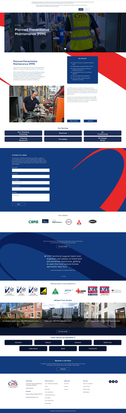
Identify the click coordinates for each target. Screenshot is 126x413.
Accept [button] (81, 9)
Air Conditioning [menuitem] (49, 392)
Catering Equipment (35, 73)
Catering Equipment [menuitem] (50, 395)
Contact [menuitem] (66, 389)
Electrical (15, 73)
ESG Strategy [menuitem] (86, 389)
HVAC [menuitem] (46, 386)
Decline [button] (86, 9)
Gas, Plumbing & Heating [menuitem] (51, 383)
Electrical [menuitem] (47, 389)
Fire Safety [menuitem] (47, 397)
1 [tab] (61, 276)
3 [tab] (65, 276)
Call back (63, 369)
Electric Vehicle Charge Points (27, 75)
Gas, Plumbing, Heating (38, 72)
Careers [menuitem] (66, 386)
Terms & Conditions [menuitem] (88, 383)
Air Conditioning (23, 73)
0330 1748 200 (29, 388)
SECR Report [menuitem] (86, 392)
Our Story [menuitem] (66, 383)
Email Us (90, 121)
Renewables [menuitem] (48, 403)
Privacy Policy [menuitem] (86, 386)
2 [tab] (63, 276)
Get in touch (73, 121)
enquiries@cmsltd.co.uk (32, 397)
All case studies (63, 246)
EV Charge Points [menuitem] (49, 400)
